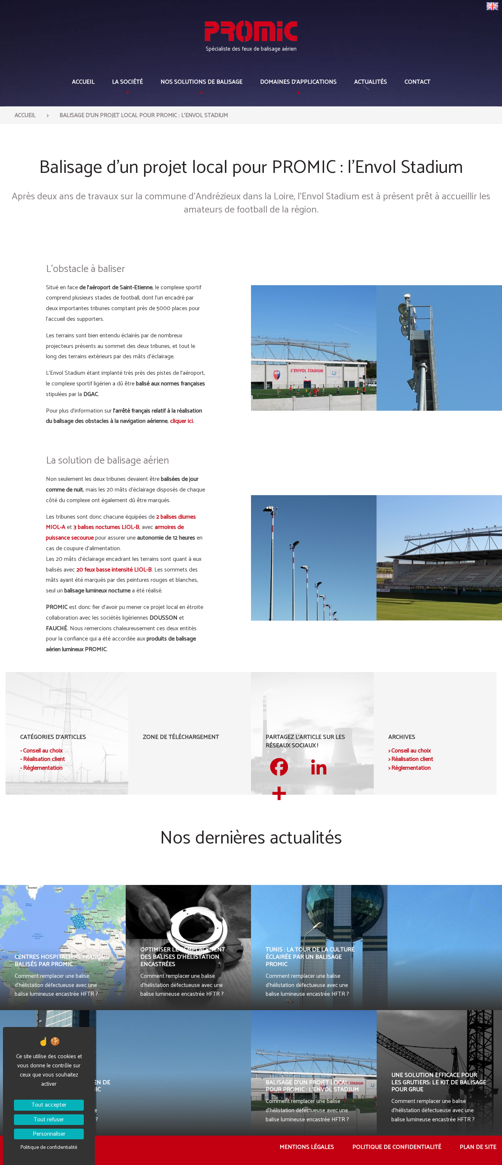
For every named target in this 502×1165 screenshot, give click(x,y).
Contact (417, 82)
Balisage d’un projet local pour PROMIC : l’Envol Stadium (144, 116)
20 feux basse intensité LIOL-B (114, 570)
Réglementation (42, 768)
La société (127, 82)
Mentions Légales (307, 1147)
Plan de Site (478, 1147)
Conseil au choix (42, 751)
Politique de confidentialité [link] (49, 1147)
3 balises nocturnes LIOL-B (106, 527)
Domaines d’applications (298, 82)
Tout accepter (49, 1105)
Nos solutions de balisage (202, 82)
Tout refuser (49, 1120)
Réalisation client (44, 759)
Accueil (83, 82)
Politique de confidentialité (396, 1147)
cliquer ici (181, 421)
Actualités (370, 82)
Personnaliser (49, 1134)
